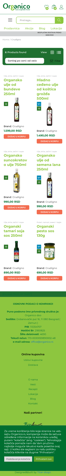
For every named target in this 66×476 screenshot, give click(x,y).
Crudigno (18, 126)
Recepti (33, 389)
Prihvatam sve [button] (44, 459)
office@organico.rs (42, 341)
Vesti (33, 384)
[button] (16, 136)
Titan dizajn (44, 472)
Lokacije (33, 394)
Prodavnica (12, 28)
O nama (33, 379)
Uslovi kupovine (33, 360)
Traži (59, 20)
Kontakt (33, 403)
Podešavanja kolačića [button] (18, 459)
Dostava (33, 364)
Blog (33, 398)
